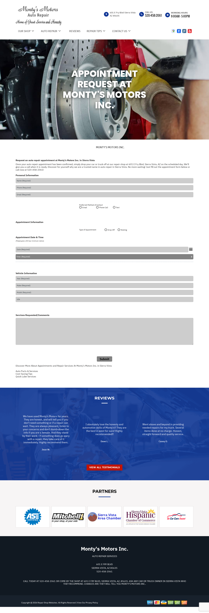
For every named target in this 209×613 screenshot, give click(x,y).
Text (118, 207)
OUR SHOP (24, 31)
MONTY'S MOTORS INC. (110, 147)
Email (84, 207)
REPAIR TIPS (94, 31)
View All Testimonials (104, 467)
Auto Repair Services (104, 556)
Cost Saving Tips (24, 373)
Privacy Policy (92, 602)
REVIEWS (74, 31)
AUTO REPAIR (49, 31)
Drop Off (111, 230)
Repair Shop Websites (47, 602)
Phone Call (103, 207)
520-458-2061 (153, 15)
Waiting (124, 230)
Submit (104, 359)
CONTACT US (119, 31)
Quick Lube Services (26, 376)
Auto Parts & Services (27, 371)
